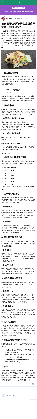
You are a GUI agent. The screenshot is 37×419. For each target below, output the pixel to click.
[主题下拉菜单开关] (35, 2)
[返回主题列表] (2, 2)
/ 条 (18, 2)
